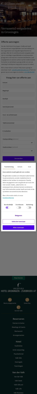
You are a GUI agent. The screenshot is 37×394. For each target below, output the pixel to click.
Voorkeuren (19, 204)
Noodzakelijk (8, 204)
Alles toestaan (18, 227)
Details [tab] (20, 167)
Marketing (29, 204)
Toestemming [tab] (9, 167)
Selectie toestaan (18, 221)
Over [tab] (29, 167)
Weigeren (18, 215)
